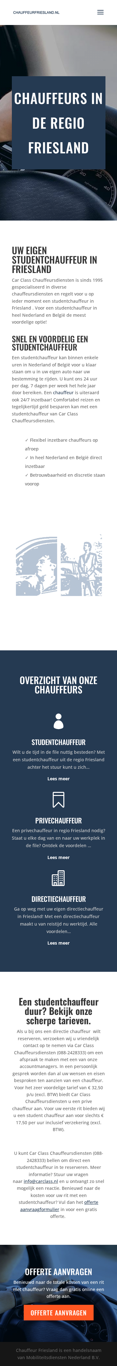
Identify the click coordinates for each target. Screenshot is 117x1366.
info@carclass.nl (41, 1181)
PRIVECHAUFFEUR (58, 820)
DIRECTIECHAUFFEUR (59, 899)
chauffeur (63, 392)
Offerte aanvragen (59, 1312)
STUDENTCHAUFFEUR (58, 742)
